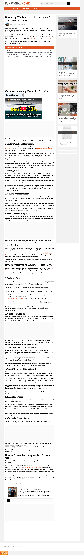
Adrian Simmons (13, 24)
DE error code (47, 38)
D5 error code (34, 38)
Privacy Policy (59, 548)
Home (7, 8)
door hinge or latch (28, 372)
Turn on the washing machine (16, 298)
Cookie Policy (51, 548)
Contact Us (37, 8)
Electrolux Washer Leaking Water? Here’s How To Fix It (66, 74)
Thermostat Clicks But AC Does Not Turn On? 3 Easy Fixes (67, 97)
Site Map (78, 548)
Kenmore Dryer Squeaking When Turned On (66, 142)
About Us (25, 8)
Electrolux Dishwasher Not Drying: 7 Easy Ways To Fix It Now (67, 120)
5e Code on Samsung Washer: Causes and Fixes (67, 33)
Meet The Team (33, 548)
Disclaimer (66, 548)
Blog (15, 8)
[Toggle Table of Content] (20, 95)
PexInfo (73, 548)
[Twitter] (8, 500)
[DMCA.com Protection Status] (4, 554)
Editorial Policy (42, 548)
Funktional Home (8, 546)
